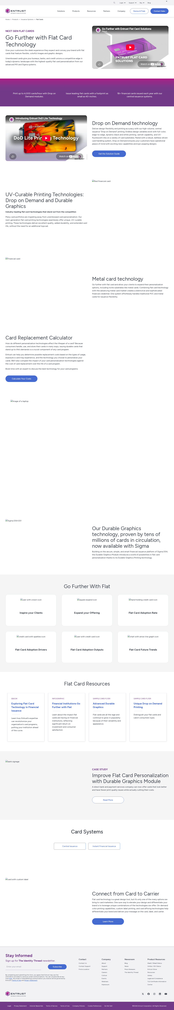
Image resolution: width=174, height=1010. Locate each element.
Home (7, 19)
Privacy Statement (30, 980)
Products (15, 19)
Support (104, 966)
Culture (104, 975)
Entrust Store (152, 969)
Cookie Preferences (95, 1006)
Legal (9, 1006)
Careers (104, 972)
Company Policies (78, 1006)
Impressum (105, 984)
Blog (149, 3)
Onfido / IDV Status (154, 966)
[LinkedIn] (159, 993)
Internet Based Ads (36, 1006)
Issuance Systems (27, 19)
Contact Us (83, 963)
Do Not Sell (108, 1006)
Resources (151, 972)
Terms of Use (16, 980)
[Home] (15, 11)
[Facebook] (148, 993)
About (104, 963)
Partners (105, 969)
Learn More (108, 921)
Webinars (105, 981)
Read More (108, 800)
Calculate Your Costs (21, 379)
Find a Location (84, 969)
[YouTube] (166, 993)
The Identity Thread (131, 972)
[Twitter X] (142, 993)
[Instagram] (154, 993)
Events (104, 978)
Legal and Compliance (155, 978)
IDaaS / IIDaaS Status (155, 963)
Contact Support (84, 966)
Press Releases (130, 969)
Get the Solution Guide (109, 154)
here (10, 978)
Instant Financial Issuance (104, 846)
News (127, 966)
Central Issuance (69, 846)
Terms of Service (51, 1006)
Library (150, 975)
